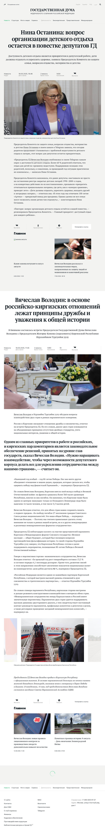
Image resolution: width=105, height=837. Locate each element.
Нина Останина (30, 147)
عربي (95, 4)
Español (85, 4)
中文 (91, 4)
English (78, 4)
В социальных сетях (13, 4)
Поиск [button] (100, 4)
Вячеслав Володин (40, 159)
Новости (7, 73)
